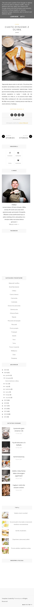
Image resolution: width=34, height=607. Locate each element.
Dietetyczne (14, 309)
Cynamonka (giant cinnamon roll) (18, 429)
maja (7, 386)
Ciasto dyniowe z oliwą (17, 28)
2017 (5, 406)
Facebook (9, 155)
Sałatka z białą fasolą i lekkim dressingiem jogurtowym (19, 473)
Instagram (18, 155)
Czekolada (14, 302)
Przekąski (14, 332)
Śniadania (14, 358)
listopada (8, 378)
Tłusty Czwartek (14, 347)
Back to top (26, 604)
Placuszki (14, 324)
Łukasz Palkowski (23, 123)
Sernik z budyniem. (20, 530)
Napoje (14, 317)
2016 (5, 408)
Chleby (14, 290)
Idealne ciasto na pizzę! (21, 513)
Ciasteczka (14, 298)
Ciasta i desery (14, 294)
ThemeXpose (18, 598)
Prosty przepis (14, 328)
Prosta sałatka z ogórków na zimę (21, 548)
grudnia (8, 375)
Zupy (14, 354)
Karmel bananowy (18, 457)
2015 (5, 411)
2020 (5, 372)
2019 (5, 400)
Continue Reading (16, 109)
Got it (22, 16)
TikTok (10, 163)
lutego (7, 394)
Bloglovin (18, 163)
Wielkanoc (14, 351)
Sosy (14, 339)
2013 (5, 417)
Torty (14, 343)
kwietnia (8, 389)
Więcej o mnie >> (14, 224)
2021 (5, 370)
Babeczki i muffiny (14, 283)
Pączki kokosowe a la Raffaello (18, 444)
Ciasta (17, 24)
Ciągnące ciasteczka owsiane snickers (19, 486)
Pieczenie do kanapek (14, 320)
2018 (5, 403)
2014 (5, 414)
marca (7, 392)
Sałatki (14, 336)
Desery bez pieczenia (14, 305)
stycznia (8, 397)
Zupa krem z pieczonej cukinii (20, 539)
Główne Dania (14, 313)
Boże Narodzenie (14, 287)
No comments (16, 119)
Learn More (14, 16)
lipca (7, 383)
